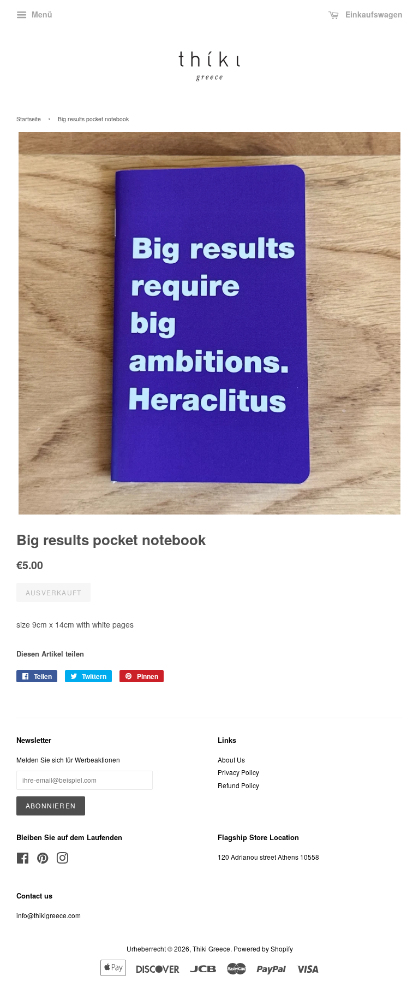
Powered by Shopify (263, 948)
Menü (40, 14)
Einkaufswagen (373, 14)
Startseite (28, 119)
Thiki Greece (211, 948)
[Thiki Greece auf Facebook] (22, 860)
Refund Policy (238, 785)
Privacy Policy (238, 772)
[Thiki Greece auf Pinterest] (43, 860)
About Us (231, 759)
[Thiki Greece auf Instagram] (62, 860)
